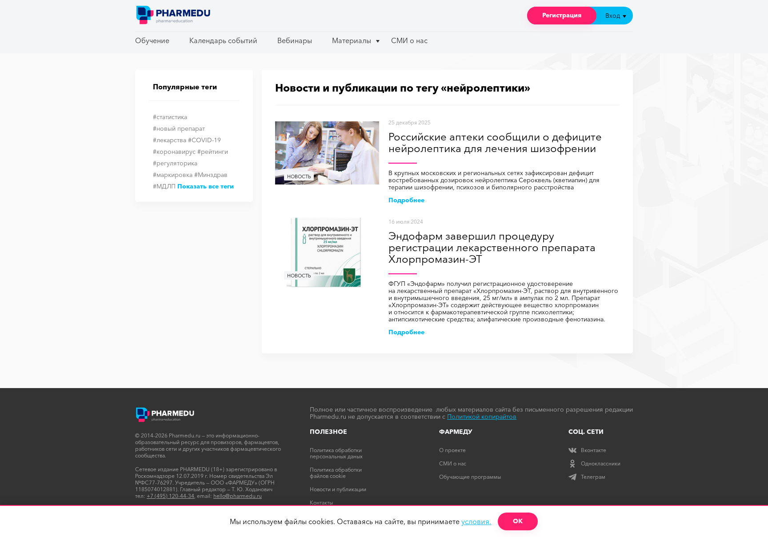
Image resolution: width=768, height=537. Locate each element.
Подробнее (406, 200)
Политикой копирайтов (481, 417)
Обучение (152, 40)
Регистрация (561, 15)
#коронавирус (174, 152)
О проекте (452, 450)
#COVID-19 (204, 140)
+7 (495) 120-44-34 (170, 496)
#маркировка (172, 175)
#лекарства (169, 140)
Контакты (321, 502)
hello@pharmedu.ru (237, 496)
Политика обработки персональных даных (336, 453)
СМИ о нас (409, 40)
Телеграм (593, 476)
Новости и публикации (338, 489)
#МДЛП (164, 186)
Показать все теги (205, 186)
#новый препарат (179, 128)
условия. (476, 521)
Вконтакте (593, 450)
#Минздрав (211, 175)
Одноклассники (600, 463)
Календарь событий (223, 40)
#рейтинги (212, 152)
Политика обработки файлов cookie (336, 472)
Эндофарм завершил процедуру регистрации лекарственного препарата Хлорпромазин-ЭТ (492, 247)
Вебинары (294, 40)
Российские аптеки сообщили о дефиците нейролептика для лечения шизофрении (495, 143)
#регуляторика (175, 163)
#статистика (170, 117)
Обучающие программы (470, 476)
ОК (518, 521)
